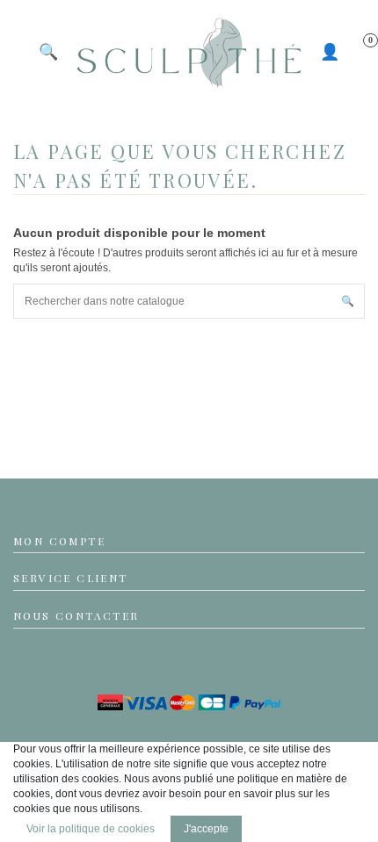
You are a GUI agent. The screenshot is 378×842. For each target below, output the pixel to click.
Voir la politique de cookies (90, 829)
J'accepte (206, 829)
